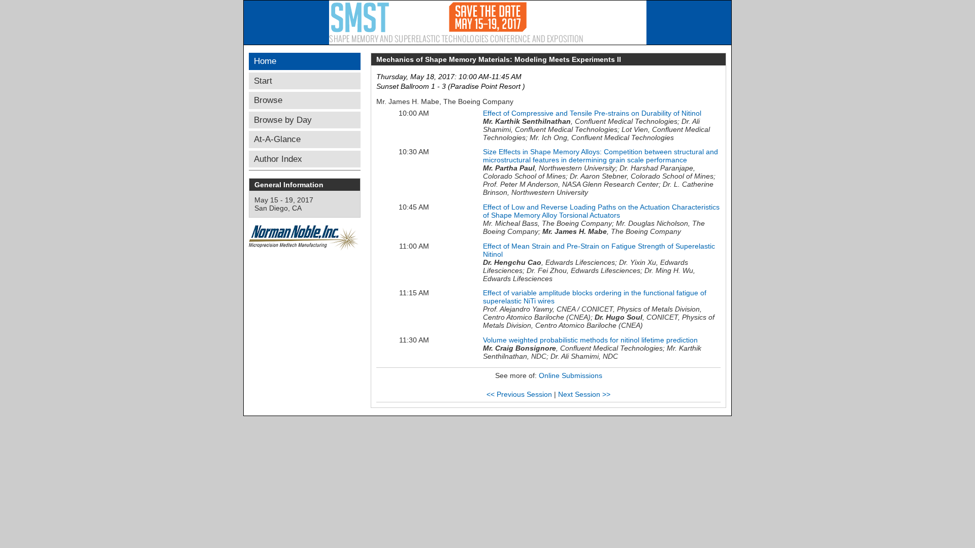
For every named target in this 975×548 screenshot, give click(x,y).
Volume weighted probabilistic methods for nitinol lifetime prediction (590, 340)
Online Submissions (570, 375)
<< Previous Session (519, 394)
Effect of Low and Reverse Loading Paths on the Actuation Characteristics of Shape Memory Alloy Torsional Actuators (601, 211)
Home (265, 61)
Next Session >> (584, 394)
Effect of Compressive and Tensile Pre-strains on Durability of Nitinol (592, 113)
